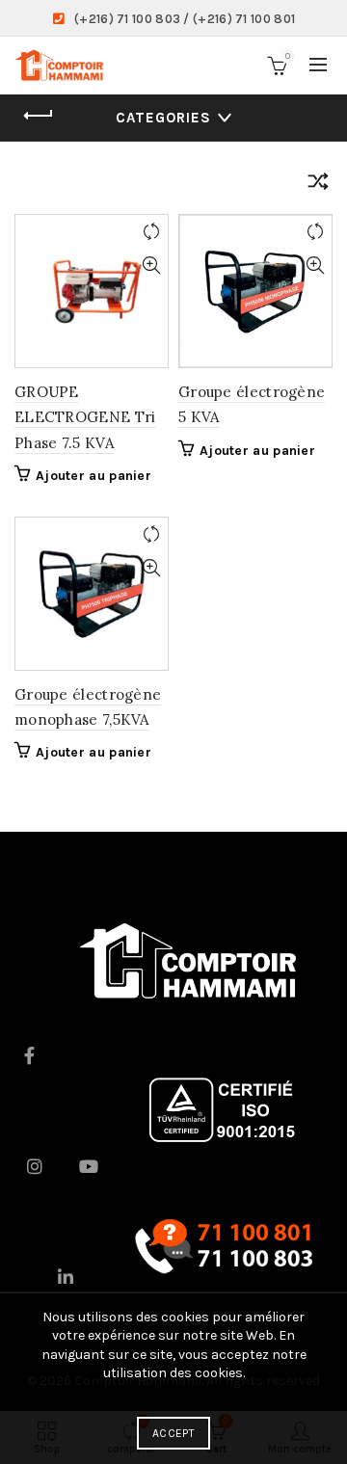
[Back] (38, 115)
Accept (173, 1433)
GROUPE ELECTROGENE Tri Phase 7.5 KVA (85, 417)
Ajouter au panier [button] (93, 475)
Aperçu (151, 265)
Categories (163, 117)
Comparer (151, 232)
